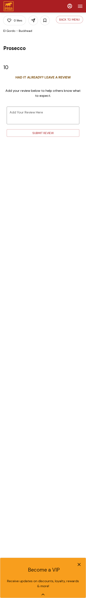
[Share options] (33, 20)
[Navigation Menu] (80, 6)
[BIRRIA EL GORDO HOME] (22, 6)
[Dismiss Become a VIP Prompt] (79, 564)
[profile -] (69, 6)
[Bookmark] (44, 20)
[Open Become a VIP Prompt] (43, 594)
